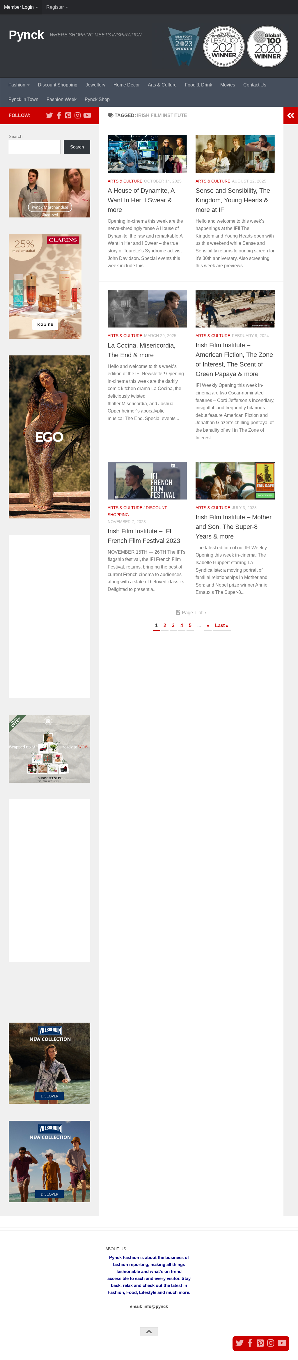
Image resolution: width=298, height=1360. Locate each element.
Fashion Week (62, 99)
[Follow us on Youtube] (86, 115)
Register (55, 7)
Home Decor (126, 84)
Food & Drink (198, 84)
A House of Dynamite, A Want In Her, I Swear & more (141, 200)
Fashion (16, 84)
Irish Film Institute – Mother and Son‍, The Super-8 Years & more (234, 526)
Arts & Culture (162, 84)
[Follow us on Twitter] (49, 115)
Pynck (26, 35)
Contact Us (254, 84)
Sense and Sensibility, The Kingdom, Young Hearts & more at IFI (233, 200)
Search (15, 136)
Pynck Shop (97, 99)
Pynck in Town (23, 99)
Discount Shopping (57, 84)
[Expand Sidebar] (290, 115)
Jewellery (95, 84)
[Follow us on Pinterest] (68, 115)
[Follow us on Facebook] (58, 115)
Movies (227, 84)
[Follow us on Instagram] (77, 115)
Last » (221, 625)
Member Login (19, 7)
